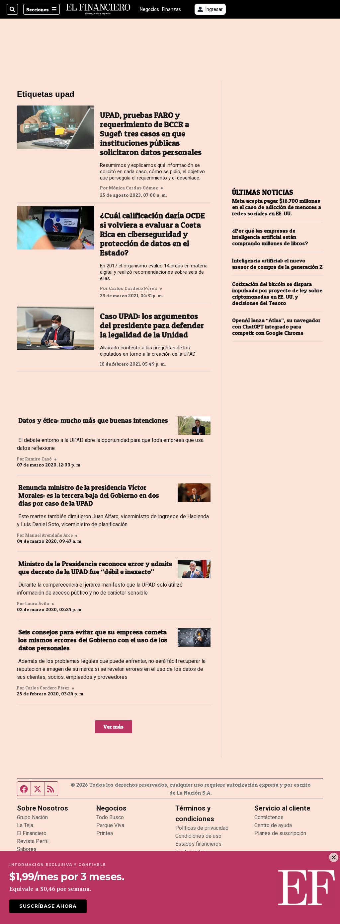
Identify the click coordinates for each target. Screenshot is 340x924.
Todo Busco (110, 817)
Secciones (37, 9)
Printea (104, 833)
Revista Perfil (32, 841)
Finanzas (171, 9)
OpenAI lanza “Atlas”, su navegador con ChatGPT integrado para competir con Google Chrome (276, 326)
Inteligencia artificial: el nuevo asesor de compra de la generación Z (277, 263)
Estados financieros (198, 844)
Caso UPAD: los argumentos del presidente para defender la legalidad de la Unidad (152, 325)
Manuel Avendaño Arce (49, 535)
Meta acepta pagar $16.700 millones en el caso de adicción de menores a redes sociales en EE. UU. (276, 207)
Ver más (114, 726)
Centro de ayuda (273, 825)
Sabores (27, 849)
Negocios (149, 9)
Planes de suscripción (280, 833)
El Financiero (31, 833)
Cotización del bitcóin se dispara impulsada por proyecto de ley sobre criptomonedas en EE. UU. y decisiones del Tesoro (277, 293)
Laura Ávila (37, 603)
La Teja (25, 825)
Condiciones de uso (198, 836)
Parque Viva (110, 825)
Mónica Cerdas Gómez (133, 187)
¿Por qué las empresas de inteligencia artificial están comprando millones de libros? (270, 237)
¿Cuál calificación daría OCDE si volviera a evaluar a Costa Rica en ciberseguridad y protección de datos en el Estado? (152, 234)
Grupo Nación (32, 817)
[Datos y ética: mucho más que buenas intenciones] (194, 425)
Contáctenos (269, 817)
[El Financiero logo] (98, 9)
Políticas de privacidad (201, 828)
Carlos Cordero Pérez (133, 288)
